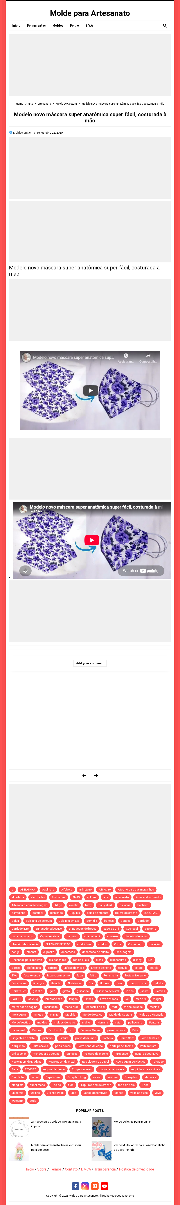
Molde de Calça (92, 1014)
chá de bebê (92, 936)
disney (137, 959)
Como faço (135, 944)
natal (118, 1022)
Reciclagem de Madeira (26, 1061)
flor (91, 983)
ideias (130, 991)
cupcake (48, 952)
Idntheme (128, 1195)
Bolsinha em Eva (69, 920)
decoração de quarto (95, 952)
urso (73, 1092)
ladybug (33, 999)
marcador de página (24, 1007)
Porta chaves (40, 1046)
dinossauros (118, 959)
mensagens (19, 1014)
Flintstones (75, 983)
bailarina (125, 905)
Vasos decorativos (95, 1092)
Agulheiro (48, 889)
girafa (66, 991)
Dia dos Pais (81, 959)
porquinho (18, 1046)
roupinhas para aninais (145, 1069)
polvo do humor (85, 1038)
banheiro (143, 905)
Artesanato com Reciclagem (29, 905)
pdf (71, 1030)
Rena (15, 1069)
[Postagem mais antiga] (96, 775)
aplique (91, 897)
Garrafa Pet (19, 991)
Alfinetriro (105, 889)
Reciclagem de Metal (62, 1061)
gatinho (37, 991)
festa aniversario (135, 975)
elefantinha (34, 967)
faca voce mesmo (58, 975)
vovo (158, 1092)
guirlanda (83, 991)
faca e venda (32, 975)
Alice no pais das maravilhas (136, 889)
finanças (38, 983)
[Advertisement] (90, 65)
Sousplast (131, 1077)
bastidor (37, 912)
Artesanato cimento (148, 897)
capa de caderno (22, 936)
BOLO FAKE (151, 912)
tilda (71, 1085)
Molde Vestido (21, 1022)
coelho (102, 944)
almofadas (38, 897)
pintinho (47, 1038)
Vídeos (118, 1092)
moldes (42, 1022)
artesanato (122, 897)
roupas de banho (54, 1069)
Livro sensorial (109, 999)
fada (80, 975)
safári (35, 1077)
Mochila (70, 1014)
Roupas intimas (82, 1069)
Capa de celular (50, 936)
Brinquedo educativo (49, 928)
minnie (54, 1014)
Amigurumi (58, 897)
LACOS (16, 999)
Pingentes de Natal (23, 1038)
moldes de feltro (64, 1022)
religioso (158, 1061)
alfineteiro (85, 889)
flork (119, 983)
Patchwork (55, 1030)
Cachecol (132, 928)
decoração (68, 952)
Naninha (103, 1022)
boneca (109, 920)
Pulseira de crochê (96, 1053)
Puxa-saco (121, 1053)
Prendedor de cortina (46, 1053)
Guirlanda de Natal (107, 991)
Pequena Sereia (90, 1030)
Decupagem (123, 952)
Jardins (160, 991)
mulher (86, 1022)
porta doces (63, 1046)
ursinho (35, 1092)
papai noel (18, 1030)
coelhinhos (84, 944)
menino (154, 1007)
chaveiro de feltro (136, 936)
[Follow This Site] (95, 1186)
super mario (37, 1085)
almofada (18, 897)
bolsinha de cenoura (39, 920)
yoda (33, 1100)
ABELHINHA (27, 889)
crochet (31, 952)
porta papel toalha (121, 1046)
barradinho (18, 912)
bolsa (15, 920)
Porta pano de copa (90, 1046)
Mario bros (72, 1007)
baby (88, 905)
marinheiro (51, 1007)
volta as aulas (139, 1092)
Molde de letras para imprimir (132, 1121)
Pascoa (36, 1030)
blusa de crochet (97, 912)
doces (16, 967)
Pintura (64, 1038)
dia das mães (57, 959)
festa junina (19, 983)
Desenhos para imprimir (27, 959)
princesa (72, 1053)
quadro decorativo (146, 1053)
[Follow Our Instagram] (85, 1186)
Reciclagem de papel (95, 1061)
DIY (150, 959)
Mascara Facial (95, 1007)
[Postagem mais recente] (84, 775)
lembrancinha (53, 999)
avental (73, 905)
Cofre (117, 944)
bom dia (91, 920)
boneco (126, 920)
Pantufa (154, 1022)
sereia (97, 1077)
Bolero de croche (126, 912)
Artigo (58, 905)
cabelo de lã (111, 928)
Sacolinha (18, 1077)
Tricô (145, 1085)
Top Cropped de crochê (96, 1085)
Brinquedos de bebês (82, 928)
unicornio (17, 1092)
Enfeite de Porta (101, 967)
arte (105, 897)
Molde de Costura (120, 1014)
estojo (139, 967)
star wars (150, 1077)
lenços (73, 999)
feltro (93, 975)
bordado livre (20, 928)
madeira (141, 999)
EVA (14, 975)
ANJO (76, 897)
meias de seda (133, 1007)
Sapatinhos (53, 1077)
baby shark (106, 905)
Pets (135, 1030)
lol (127, 999)
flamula (56, 983)
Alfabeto (66, 889)
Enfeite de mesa (74, 967)
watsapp (17, 1100)
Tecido (56, 1085)
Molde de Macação (151, 1014)
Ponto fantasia (150, 1038)
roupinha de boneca (111, 1069)
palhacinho (135, 1022)
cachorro (150, 928)
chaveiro (112, 936)
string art (17, 1085)
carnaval (72, 936)
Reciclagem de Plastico (131, 1061)
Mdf (114, 1007)
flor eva (105, 983)
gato (52, 991)
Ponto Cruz (127, 1038)
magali (157, 999)
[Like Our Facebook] (75, 1186)
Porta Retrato (148, 1046)
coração (154, 944)
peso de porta (116, 1030)
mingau (38, 1014)
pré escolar (19, 1053)
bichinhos (56, 912)
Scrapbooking (76, 1077)
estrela (154, 967)
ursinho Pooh (55, 1092)
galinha (158, 983)
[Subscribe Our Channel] (104, 1186)
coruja (16, 952)
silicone (112, 1077)
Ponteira (108, 1038)
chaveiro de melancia (25, 944)
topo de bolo (126, 1085)
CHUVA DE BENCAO (57, 944)
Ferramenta (111, 975)
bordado (143, 920)
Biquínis (75, 912)
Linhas (89, 999)
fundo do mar (138, 983)
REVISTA (30, 1069)
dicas (99, 959)
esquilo (123, 967)
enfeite (52, 967)
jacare (144, 991)
